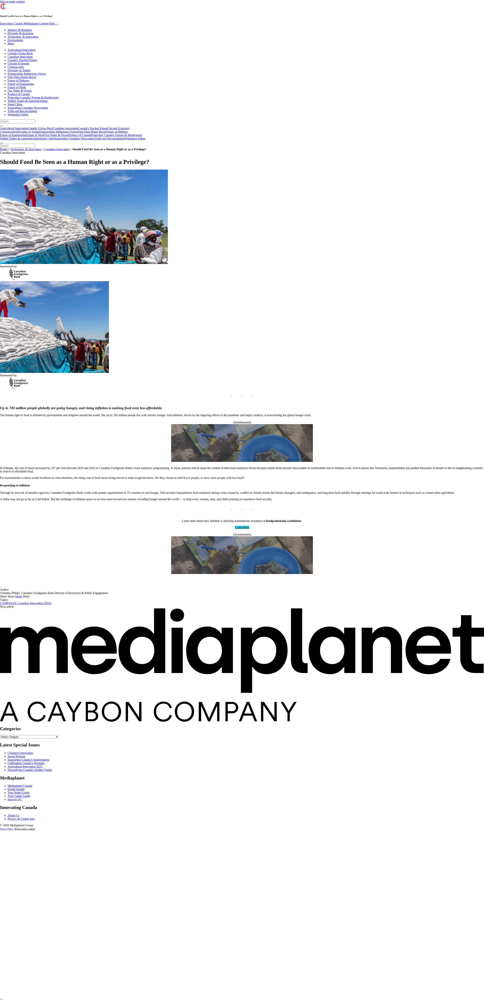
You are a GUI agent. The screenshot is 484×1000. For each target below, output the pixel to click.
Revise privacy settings (25, 829)
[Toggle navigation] (56, 24)
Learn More (242, 527)
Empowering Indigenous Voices (27, 73)
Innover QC (15, 799)
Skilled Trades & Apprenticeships (27, 101)
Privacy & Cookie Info (21, 818)
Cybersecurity (16, 67)
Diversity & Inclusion (20, 33)
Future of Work (17, 87)
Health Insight (16, 789)
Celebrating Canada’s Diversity (26, 763)
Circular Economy (18, 63)
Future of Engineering (21, 84)
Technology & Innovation (23, 36)
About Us (13, 815)
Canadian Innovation (20, 56)
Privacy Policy (6, 829)
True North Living (18, 792)
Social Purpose (16, 756)
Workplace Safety (18, 114)
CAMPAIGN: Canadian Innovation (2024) (25, 603)
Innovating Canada (27, 23)
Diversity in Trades (19, 70)
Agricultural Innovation (22, 50)
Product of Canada (19, 94)
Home (3, 149)
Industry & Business (20, 30)
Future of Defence (18, 80)
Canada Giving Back (20, 53)
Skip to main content (12, 1)
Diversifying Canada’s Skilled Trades (30, 770)
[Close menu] (1, 143)
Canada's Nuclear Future (22, 60)
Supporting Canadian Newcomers (28, 107)
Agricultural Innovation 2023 (25, 766)
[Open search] (1, 126)
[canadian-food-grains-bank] (242, 460)
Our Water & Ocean (20, 90)
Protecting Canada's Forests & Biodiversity (33, 97)
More (11, 43)
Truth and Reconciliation (22, 111)
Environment (15, 40)
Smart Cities (15, 104)
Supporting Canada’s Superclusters (28, 759)
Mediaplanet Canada (20, 785)
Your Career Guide (19, 796)
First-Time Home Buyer (22, 77)
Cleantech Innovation (20, 753)
